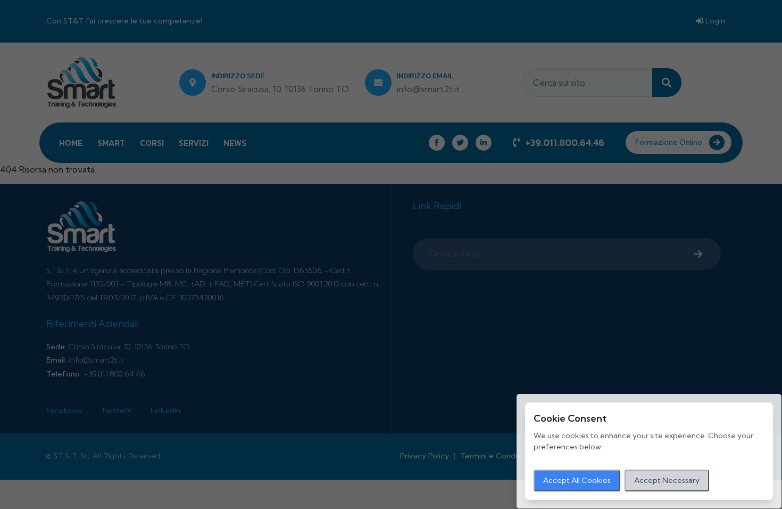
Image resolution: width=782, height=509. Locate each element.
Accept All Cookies (577, 480)
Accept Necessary (667, 480)
